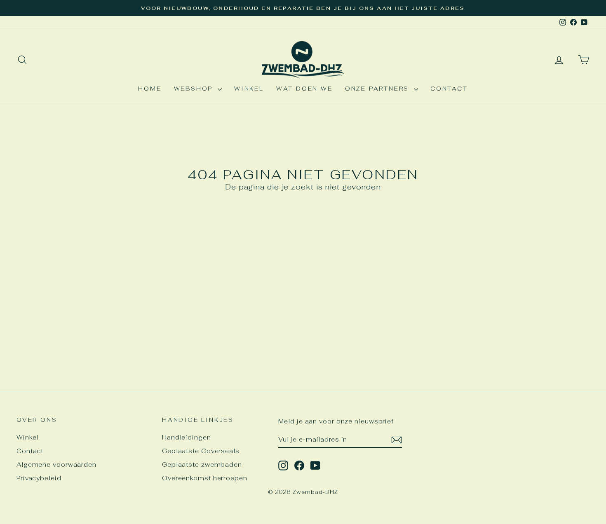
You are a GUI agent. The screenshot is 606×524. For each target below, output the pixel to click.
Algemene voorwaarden (56, 464)
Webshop (195, 88)
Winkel (249, 88)
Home (149, 88)
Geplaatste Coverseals (201, 451)
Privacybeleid (38, 478)
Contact (449, 88)
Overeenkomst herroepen (204, 478)
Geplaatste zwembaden (202, 464)
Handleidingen (186, 437)
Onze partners (378, 88)
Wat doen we (304, 88)
